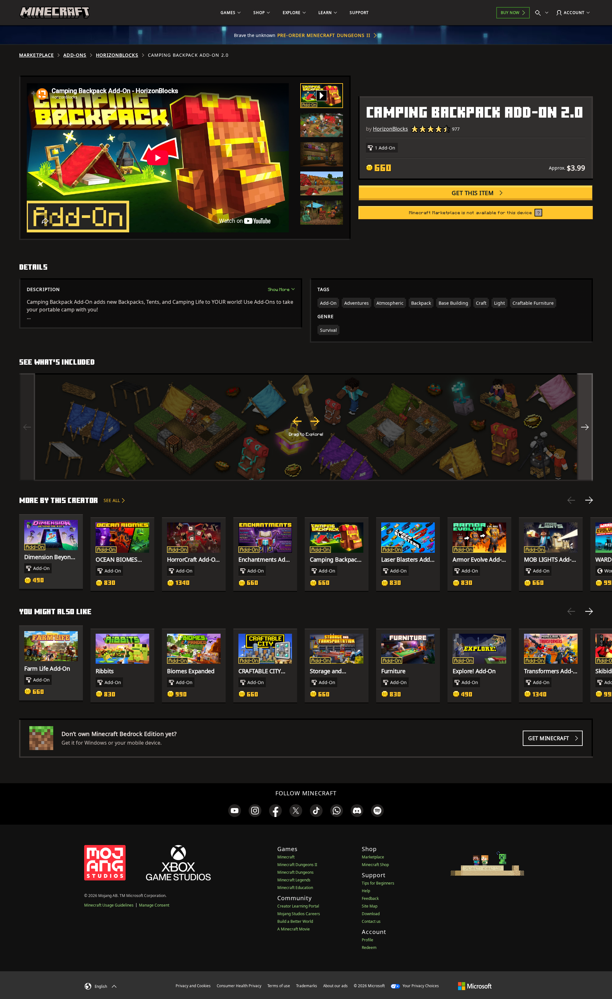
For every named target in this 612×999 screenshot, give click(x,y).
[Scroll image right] (585, 427)
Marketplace (36, 55)
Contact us (371, 921)
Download (371, 913)
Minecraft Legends (293, 880)
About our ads (335, 985)
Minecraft (286, 857)
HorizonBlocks (117, 55)
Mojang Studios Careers (298, 913)
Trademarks (306, 985)
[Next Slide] (589, 500)
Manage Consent (154, 905)
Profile (367, 940)
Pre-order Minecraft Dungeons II (323, 35)
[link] (234, 810)
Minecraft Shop (375, 864)
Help (366, 890)
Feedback (370, 898)
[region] (306, 427)
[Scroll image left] (27, 427)
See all (112, 500)
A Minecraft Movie (293, 929)
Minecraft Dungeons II (297, 864)
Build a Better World (295, 921)
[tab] (321, 95)
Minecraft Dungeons (295, 872)
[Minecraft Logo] (54, 13)
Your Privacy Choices (420, 985)
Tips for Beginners (378, 883)
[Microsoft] (475, 985)
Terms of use (278, 985)
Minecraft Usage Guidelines (109, 905)
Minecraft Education (295, 887)
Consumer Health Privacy (239, 985)
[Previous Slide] (571, 500)
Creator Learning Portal (298, 906)
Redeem (369, 947)
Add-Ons (74, 55)
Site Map (369, 906)
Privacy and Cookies (193, 985)
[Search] (543, 13)
